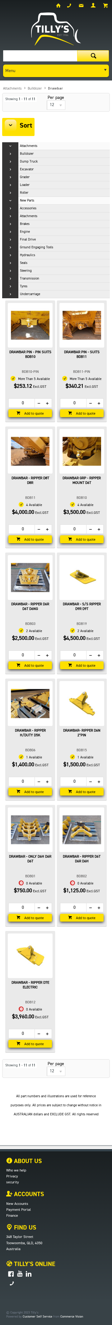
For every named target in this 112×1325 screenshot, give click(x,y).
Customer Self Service (37, 1316)
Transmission (29, 278)
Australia (13, 1249)
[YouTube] (20, 1274)
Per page (56, 97)
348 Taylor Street (19, 1237)
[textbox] (40, 55)
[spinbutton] (22, 403)
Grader (25, 177)
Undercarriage (30, 294)
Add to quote (33, 414)
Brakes (25, 224)
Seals (23, 263)
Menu (10, 71)
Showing (20, 99)
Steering (26, 270)
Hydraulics (27, 255)
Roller (24, 192)
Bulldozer (27, 153)
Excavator (27, 169)
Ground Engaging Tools (36, 247)
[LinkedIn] (28, 1274)
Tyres (23, 286)
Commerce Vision (71, 1316)
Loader (25, 185)
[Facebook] (11, 1274)
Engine (25, 231)
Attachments (28, 146)
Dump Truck (29, 161)
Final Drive (28, 239)
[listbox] (56, 105)
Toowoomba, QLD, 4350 (24, 1243)
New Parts (27, 200)
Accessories (28, 208)
